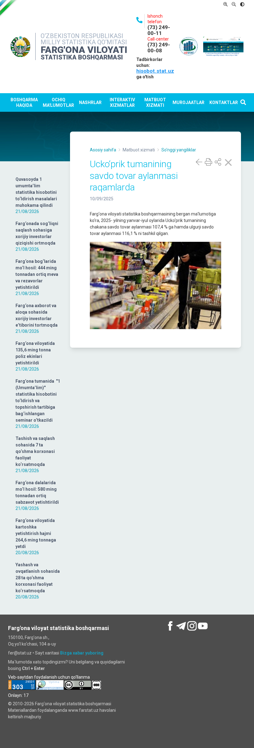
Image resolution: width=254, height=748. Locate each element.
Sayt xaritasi (47, 652)
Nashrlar (90, 102)
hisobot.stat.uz (155, 71)
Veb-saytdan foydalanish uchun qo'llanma (49, 677)
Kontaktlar (223, 102)
